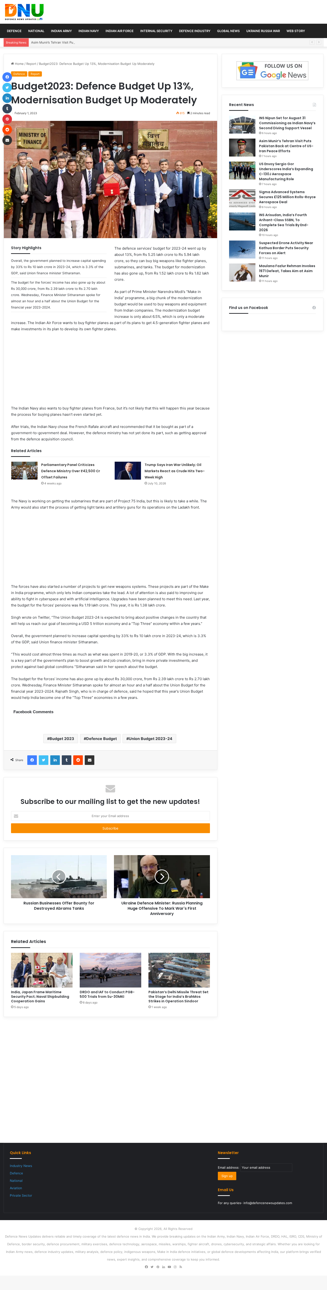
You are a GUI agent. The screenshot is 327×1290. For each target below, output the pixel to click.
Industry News (21, 1166)
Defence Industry (194, 31)
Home (19, 64)
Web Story (296, 31)
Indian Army (61, 31)
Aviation (16, 1188)
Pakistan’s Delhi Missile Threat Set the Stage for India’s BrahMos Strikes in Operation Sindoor (178, 997)
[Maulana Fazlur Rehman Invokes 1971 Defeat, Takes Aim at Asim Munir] (242, 272)
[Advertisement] (110, 371)
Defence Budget (101, 738)
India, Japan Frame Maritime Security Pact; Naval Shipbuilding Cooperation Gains (40, 997)
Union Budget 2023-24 (150, 738)
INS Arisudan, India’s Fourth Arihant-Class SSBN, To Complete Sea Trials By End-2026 (283, 222)
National (36, 31)
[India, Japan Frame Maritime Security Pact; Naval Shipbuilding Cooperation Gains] (42, 970)
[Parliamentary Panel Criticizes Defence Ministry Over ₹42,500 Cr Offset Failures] (24, 471)
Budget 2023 (62, 738)
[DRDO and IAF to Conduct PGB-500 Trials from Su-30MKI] (110, 970)
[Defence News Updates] (24, 12)
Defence (14, 31)
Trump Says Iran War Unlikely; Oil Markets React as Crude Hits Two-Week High (175, 471)
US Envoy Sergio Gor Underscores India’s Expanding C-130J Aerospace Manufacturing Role (286, 171)
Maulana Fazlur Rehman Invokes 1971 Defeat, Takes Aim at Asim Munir (287, 271)
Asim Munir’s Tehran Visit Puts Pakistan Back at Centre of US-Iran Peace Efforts (90, 42)
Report (31, 64)
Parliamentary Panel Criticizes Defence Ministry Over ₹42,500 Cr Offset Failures (70, 471)
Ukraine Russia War (263, 31)
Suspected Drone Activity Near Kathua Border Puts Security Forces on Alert (286, 248)
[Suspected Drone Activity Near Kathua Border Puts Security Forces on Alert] (242, 249)
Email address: (229, 1167)
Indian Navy (89, 31)
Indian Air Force (120, 31)
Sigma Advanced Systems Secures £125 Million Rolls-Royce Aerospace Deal (287, 197)
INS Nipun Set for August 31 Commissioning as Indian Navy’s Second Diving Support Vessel (287, 123)
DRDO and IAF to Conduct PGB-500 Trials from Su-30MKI (107, 994)
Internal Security (156, 31)
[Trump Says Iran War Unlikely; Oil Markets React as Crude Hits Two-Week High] (128, 471)
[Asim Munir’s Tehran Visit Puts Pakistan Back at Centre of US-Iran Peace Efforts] (242, 148)
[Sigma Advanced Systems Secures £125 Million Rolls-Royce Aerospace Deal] (242, 199)
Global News (228, 31)
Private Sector (21, 1195)
